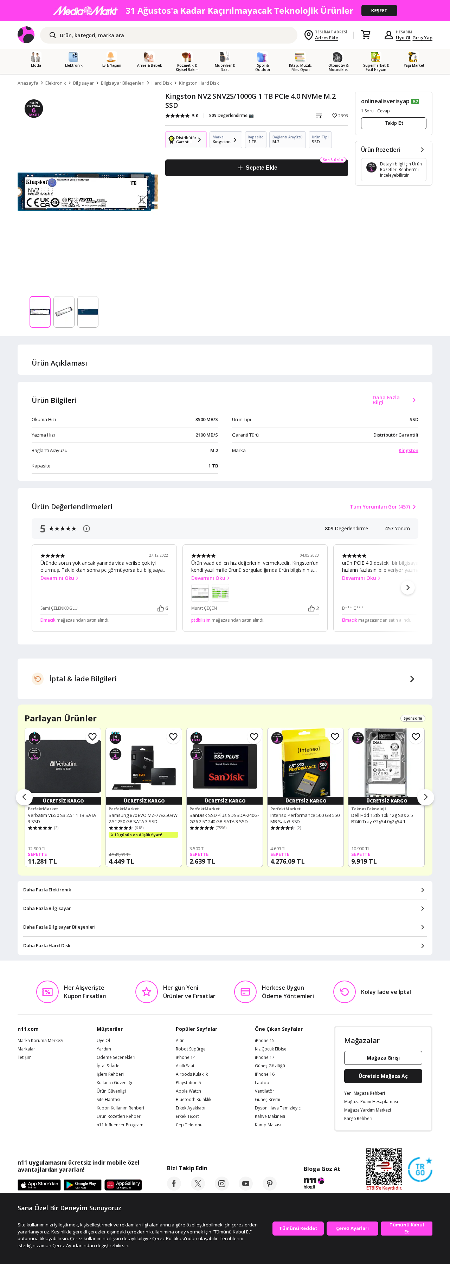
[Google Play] (83, 1185)
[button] (408, 588)
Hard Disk (162, 83)
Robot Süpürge (191, 1049)
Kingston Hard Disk (199, 83)
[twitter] (198, 1188)
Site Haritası (108, 1099)
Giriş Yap (422, 37)
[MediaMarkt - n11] (225, 10)
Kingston (408, 450)
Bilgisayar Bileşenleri (122, 83)
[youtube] (246, 1188)
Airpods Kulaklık (192, 1074)
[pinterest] (270, 1188)
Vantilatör (264, 1091)
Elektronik (55, 83)
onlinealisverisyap (385, 101)
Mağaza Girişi (383, 1057)
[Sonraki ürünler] (425, 797)
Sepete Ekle (261, 168)
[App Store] (39, 1185)
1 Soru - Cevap (375, 111)
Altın (180, 1040)
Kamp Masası (268, 1125)
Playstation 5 (188, 1083)
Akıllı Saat (185, 1066)
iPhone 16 (265, 1074)
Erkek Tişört (187, 1116)
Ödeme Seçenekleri (116, 1057)
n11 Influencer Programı (120, 1125)
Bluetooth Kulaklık (193, 1099)
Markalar (26, 1049)
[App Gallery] (123, 1185)
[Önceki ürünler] (24, 797)
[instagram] (222, 1188)
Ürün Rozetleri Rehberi (119, 1116)
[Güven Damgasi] (420, 1170)
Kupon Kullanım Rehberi (120, 1108)
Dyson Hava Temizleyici (278, 1108)
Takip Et (394, 123)
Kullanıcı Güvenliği (114, 1083)
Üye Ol (403, 37)
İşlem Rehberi (110, 1074)
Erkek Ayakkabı (190, 1108)
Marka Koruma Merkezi (40, 1040)
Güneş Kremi (267, 1099)
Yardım (104, 1049)
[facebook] (174, 1188)
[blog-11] (322, 1184)
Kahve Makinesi (270, 1116)
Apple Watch (188, 1091)
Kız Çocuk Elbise (271, 1049)
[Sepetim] (365, 35)
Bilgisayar (83, 83)
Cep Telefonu (189, 1125)
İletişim (25, 1057)
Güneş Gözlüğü (270, 1066)
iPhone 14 (185, 1057)
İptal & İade (108, 1066)
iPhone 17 (265, 1057)
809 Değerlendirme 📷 (231, 115)
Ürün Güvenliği (111, 1091)
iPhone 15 (265, 1040)
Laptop (262, 1083)
